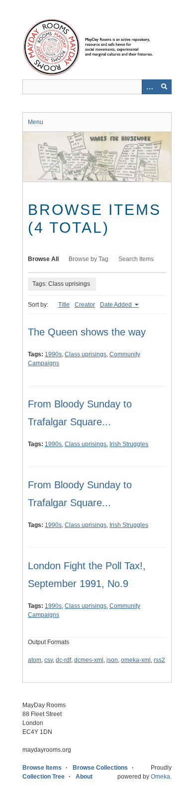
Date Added (116, 304)
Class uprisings (85, 354)
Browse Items (42, 767)
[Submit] (164, 86)
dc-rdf (63, 660)
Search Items (136, 259)
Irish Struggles (128, 444)
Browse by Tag (88, 259)
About (84, 776)
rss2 (159, 660)
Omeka (160, 776)
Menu (35, 122)
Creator (85, 304)
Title (64, 304)
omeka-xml (136, 660)
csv (48, 660)
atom (34, 660)
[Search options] (149, 86)
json (112, 660)
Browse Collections (100, 767)
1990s (53, 354)
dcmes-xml (88, 660)
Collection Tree (43, 776)
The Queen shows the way (87, 332)
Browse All (43, 259)
